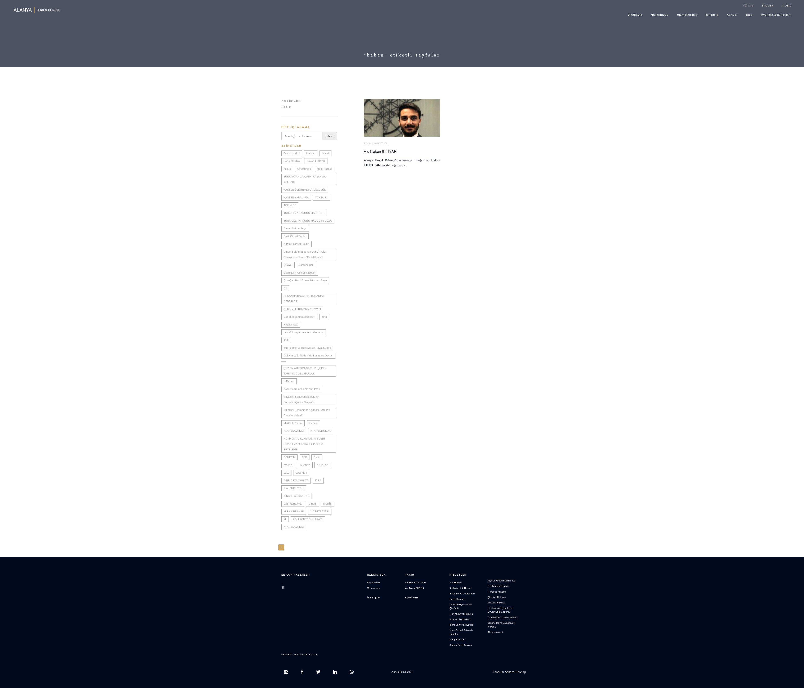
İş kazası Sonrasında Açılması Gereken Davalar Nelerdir (307, 413)
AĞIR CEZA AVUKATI (296, 480)
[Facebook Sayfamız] (302, 672)
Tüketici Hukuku (496, 602)
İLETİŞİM (373, 597)
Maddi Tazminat (293, 423)
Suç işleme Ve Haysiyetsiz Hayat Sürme (307, 347)
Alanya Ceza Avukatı (461, 645)
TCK (304, 457)
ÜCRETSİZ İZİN (320, 511)
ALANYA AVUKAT (294, 431)
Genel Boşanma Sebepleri (299, 316)
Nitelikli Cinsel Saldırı (296, 244)
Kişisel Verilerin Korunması (502, 580)
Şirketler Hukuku (496, 597)
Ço (285, 288)
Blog (749, 14)
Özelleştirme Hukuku (499, 586)
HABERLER (291, 100)
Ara (330, 136)
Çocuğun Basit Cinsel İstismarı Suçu (305, 280)
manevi (313, 423)
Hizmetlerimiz (687, 14)
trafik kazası (324, 168)
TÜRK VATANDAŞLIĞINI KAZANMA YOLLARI (305, 179)
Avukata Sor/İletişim (776, 14)
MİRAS (312, 503)
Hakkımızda (660, 14)
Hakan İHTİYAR (316, 161)
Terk (286, 340)
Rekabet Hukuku (497, 591)
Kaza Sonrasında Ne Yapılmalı (302, 389)
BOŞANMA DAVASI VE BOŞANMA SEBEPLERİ (304, 298)
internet (310, 153)
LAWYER (301, 472)
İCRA (318, 480)
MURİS (327, 503)
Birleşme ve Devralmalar (463, 593)
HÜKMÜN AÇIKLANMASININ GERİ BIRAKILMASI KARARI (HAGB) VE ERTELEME (304, 444)
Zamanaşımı (306, 265)
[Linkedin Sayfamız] (335, 672)
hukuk (287, 168)
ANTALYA (322, 465)
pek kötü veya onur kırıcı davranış (304, 332)
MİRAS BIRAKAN (294, 511)
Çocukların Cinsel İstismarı (300, 272)
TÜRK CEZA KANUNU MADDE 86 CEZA (308, 220)
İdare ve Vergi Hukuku (461, 625)
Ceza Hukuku (457, 599)
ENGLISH (767, 5)
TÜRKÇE (748, 5)
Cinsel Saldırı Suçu (295, 228)
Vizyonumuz (373, 582)
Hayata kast (291, 324)
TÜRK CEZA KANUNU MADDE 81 (304, 213)
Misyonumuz (374, 588)
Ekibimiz (712, 14)
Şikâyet (288, 265)
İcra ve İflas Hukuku (460, 619)
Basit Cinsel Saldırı (295, 236)
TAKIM (409, 575)
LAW (286, 472)
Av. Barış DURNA (414, 588)
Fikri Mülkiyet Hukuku (461, 614)
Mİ (285, 519)
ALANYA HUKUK (320, 431)
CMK (317, 457)
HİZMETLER (458, 575)
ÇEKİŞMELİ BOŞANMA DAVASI (302, 309)
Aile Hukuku (456, 582)
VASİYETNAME (293, 503)
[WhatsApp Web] (351, 672)
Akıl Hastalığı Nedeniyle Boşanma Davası (308, 355)
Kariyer (732, 14)
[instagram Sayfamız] (286, 672)
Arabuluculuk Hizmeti (461, 588)
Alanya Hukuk (457, 639)
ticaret (325, 153)
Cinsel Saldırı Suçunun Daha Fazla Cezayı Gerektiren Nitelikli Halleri (305, 254)
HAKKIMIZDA (376, 575)
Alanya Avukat (495, 632)
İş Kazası (289, 381)
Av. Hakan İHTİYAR (380, 151)
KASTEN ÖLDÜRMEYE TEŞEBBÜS (305, 189)
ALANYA (305, 465)
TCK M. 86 (290, 205)
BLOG (286, 107)
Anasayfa (635, 14)
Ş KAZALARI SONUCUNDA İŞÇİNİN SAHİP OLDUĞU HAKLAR (305, 371)
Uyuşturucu (304, 168)
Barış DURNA (292, 161)
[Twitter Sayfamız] (318, 672)
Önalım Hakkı (292, 153)
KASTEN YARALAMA (296, 197)
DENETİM (289, 457)
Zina (324, 316)
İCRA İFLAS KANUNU (297, 496)
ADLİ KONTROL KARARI (307, 519)
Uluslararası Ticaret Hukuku (503, 617)
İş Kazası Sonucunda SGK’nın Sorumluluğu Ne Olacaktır (302, 399)
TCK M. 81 (321, 197)
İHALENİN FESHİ (294, 488)
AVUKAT (289, 465)
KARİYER (411, 597)
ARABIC (786, 5)
